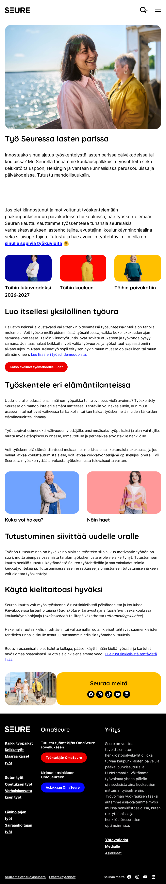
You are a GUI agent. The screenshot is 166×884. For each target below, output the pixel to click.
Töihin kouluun (77, 288)
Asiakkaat (113, 853)
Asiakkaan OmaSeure (63, 787)
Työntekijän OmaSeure (64, 758)
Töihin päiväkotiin (135, 288)
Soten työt (14, 777)
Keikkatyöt (14, 750)
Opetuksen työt (18, 784)
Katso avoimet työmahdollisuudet (36, 367)
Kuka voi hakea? (24, 520)
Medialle (112, 846)
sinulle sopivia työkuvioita (33, 243)
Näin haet (98, 520)
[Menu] (158, 9)
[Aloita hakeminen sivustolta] (144, 9)
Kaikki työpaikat (19, 743)
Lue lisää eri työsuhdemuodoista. (59, 354)
